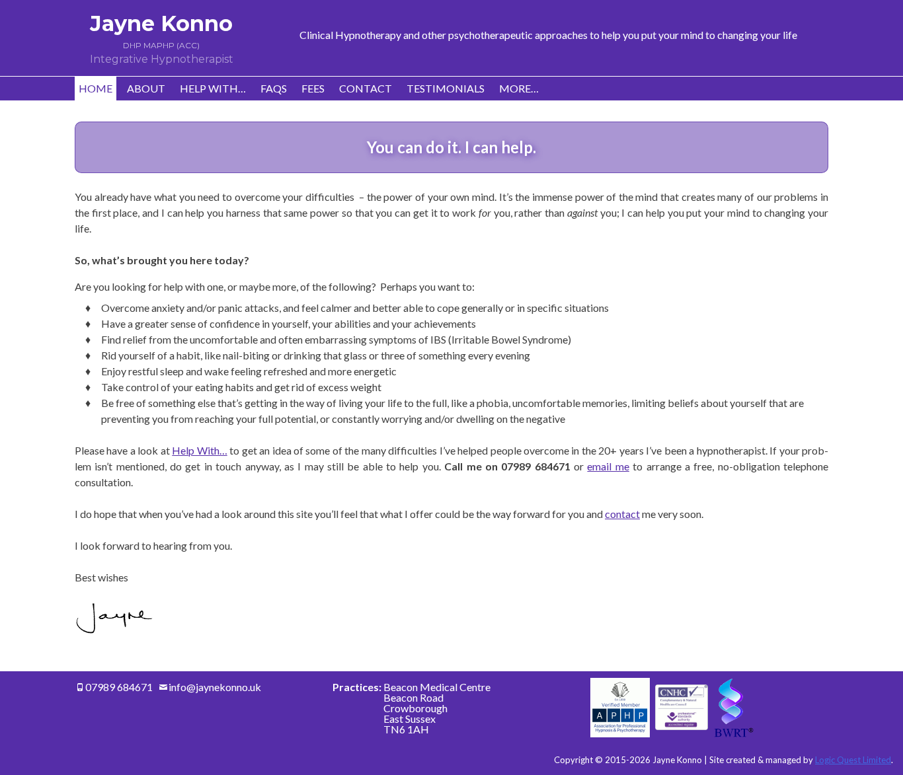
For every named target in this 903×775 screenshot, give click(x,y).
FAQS (273, 88)
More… (519, 88)
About (146, 88)
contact (622, 513)
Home (95, 88)
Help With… (213, 88)
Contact (365, 88)
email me (608, 466)
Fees (313, 88)
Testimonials (446, 88)
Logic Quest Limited (853, 760)
